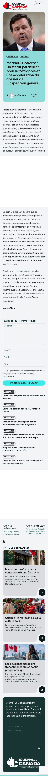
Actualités (13, 56)
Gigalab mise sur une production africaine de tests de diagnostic (19, 423)
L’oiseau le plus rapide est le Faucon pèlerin (11, 532)
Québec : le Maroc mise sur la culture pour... (23, 619)
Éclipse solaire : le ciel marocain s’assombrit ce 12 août (19, 449)
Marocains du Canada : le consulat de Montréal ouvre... (23, 571)
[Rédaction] (12, 95)
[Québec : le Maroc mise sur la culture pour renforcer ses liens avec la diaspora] (24, 606)
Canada (24, 56)
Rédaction (21, 95)
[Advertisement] (24, 181)
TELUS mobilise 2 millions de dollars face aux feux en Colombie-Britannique (23, 436)
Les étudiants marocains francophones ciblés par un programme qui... (21, 666)
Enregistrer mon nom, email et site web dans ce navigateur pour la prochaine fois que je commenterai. (24, 373)
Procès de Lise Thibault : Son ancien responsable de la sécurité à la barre (35, 531)
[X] (39, 747)
